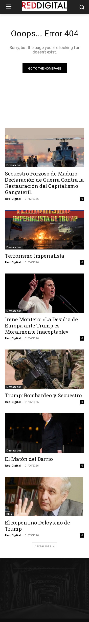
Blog (9, 514)
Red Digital (13, 198)
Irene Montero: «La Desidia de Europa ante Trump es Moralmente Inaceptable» (41, 325)
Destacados (14, 165)
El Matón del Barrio (29, 458)
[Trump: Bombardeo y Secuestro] (44, 369)
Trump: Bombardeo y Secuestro (43, 395)
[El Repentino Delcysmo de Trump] (44, 496)
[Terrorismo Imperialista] (44, 229)
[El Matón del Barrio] (44, 433)
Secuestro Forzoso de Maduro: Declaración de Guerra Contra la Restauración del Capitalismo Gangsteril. (44, 183)
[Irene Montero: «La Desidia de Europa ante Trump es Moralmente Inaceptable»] (44, 293)
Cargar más (43, 546)
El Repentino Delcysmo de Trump (37, 525)
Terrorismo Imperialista (34, 255)
